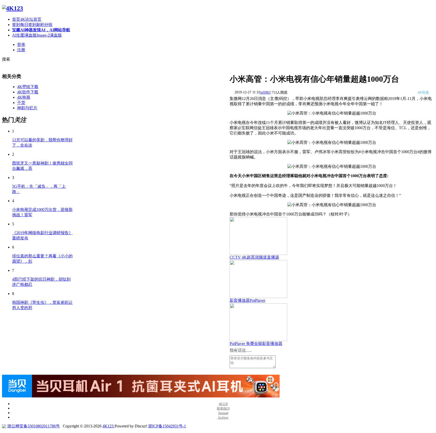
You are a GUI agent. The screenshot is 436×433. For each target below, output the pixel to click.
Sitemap (223, 413)
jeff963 (265, 92)
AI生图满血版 (37, 35)
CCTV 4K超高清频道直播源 (254, 257)
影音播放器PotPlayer (247, 300)
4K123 (223, 404)
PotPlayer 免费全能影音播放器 (256, 343)
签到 (32, 24)
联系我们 (223, 408)
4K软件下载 (27, 92)
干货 (21, 102)
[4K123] (12, 8)
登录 (21, 44)
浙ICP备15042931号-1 (167, 426)
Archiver (223, 417)
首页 (26, 19)
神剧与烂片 (27, 108)
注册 (21, 50)
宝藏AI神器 (41, 30)
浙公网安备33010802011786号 (33, 426)
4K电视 (23, 97)
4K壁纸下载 (27, 87)
